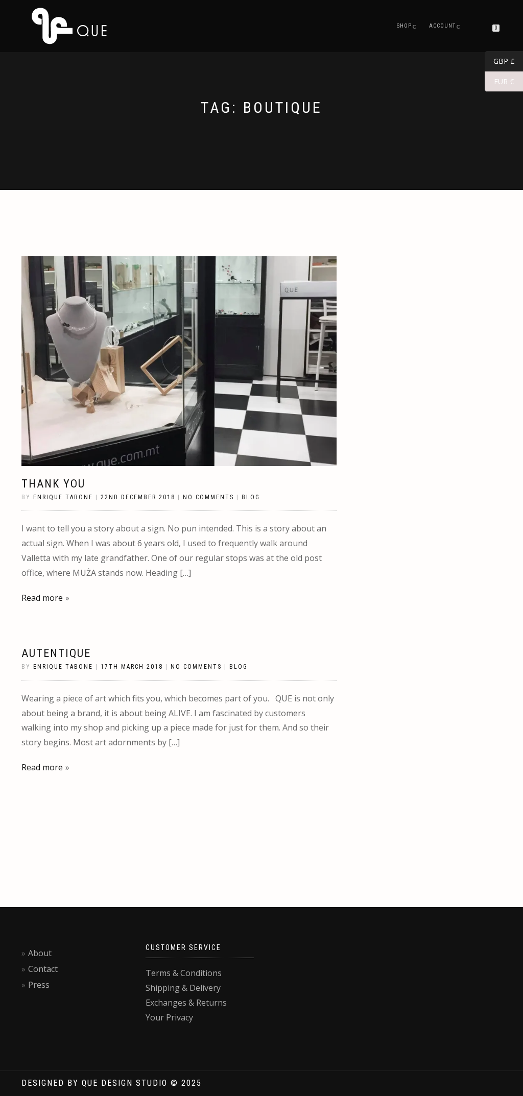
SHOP (404, 25)
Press (39, 984)
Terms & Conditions (184, 973)
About (40, 953)
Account (442, 25)
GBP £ (500, 61)
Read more (42, 597)
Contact (43, 969)
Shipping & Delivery (183, 987)
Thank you (53, 483)
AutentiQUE (56, 653)
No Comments (208, 497)
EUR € (499, 82)
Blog (251, 497)
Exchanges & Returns (186, 1002)
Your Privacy (169, 1017)
